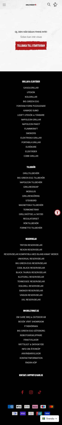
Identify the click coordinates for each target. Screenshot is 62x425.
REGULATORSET (31, 219)
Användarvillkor (31, 353)
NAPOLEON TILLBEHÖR (31, 182)
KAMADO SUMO (31, 110)
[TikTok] (39, 392)
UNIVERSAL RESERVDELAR (31, 259)
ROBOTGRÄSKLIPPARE (31, 335)
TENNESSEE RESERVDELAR (31, 281)
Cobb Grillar (31, 156)
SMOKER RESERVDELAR (31, 290)
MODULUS (31, 191)
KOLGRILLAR (31, 97)
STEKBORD (31, 200)
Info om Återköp (31, 349)
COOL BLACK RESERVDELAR (31, 268)
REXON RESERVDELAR (31, 250)
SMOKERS (31, 133)
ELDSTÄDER (31, 151)
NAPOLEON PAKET (31, 124)
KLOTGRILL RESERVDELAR (31, 277)
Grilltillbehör (31, 173)
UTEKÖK (31, 92)
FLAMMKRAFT (31, 129)
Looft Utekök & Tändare (31, 115)
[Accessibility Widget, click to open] (57, 212)
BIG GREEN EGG (31, 101)
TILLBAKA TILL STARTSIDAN (31, 45)
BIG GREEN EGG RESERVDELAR (31, 263)
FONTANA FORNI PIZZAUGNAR (31, 106)
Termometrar (31, 210)
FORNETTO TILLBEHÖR (31, 228)
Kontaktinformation (31, 358)
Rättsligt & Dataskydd (31, 344)
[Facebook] (22, 392)
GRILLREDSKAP (31, 187)
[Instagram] (31, 392)
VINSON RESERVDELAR (31, 295)
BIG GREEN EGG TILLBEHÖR (31, 178)
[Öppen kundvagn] (56, 4)
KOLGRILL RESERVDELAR (31, 286)
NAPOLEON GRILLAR (31, 120)
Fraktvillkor (31, 340)
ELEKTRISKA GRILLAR (31, 138)
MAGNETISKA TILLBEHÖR (31, 205)
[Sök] (49, 5)
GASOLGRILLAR (31, 88)
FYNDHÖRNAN (31, 326)
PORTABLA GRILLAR (31, 142)
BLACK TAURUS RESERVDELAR (31, 272)
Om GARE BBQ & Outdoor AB (31, 317)
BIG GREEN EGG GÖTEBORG (31, 331)
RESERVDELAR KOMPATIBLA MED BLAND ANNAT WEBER (31, 254)
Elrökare (31, 147)
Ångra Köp (31, 362)
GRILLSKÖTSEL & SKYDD (31, 214)
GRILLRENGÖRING (31, 196)
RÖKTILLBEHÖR (31, 223)
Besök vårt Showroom (31, 322)
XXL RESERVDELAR (31, 300)
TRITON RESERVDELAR (31, 245)
